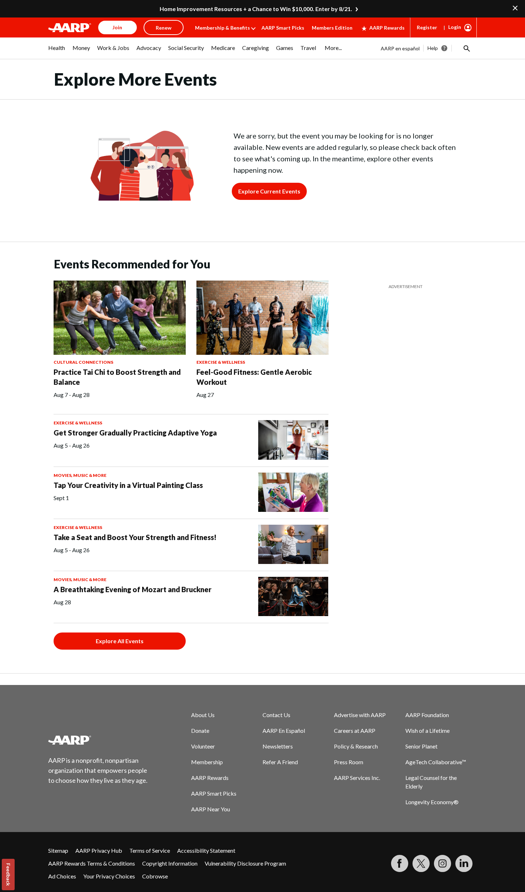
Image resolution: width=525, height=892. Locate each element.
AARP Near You (210, 809)
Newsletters (277, 746)
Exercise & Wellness (220, 362)
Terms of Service (149, 850)
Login (454, 27)
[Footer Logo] (98, 740)
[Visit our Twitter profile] (421, 863)
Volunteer (203, 746)
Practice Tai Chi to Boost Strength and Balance (117, 377)
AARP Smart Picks (282, 28)
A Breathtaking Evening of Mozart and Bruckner (132, 589)
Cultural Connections (83, 362)
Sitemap (58, 850)
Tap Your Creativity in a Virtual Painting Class (128, 485)
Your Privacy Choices (109, 876)
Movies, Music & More (80, 475)
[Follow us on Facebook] (399, 863)
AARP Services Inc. (357, 777)
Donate (200, 730)
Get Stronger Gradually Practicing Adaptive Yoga (135, 432)
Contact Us (276, 714)
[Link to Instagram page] (442, 863)
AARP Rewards (387, 28)
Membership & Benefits (222, 28)
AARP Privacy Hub (98, 850)
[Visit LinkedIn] (463, 863)
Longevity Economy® (432, 801)
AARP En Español (283, 730)
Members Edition (332, 28)
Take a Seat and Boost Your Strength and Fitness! (135, 537)
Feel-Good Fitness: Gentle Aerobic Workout (254, 377)
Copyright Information (170, 863)
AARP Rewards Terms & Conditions (91, 863)
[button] (466, 48)
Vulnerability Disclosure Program (245, 863)
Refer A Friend (280, 762)
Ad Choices (62, 876)
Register (427, 27)
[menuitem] (56, 51)
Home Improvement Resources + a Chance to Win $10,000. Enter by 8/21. (256, 8)
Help (433, 48)
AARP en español (400, 48)
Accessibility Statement (206, 850)
